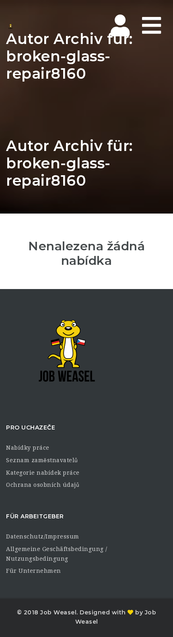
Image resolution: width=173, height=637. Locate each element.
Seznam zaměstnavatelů (42, 460)
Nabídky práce (27, 447)
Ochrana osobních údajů (42, 485)
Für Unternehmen (33, 571)
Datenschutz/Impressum (42, 536)
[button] (14, 622)
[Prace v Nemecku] (10, 26)
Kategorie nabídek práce (43, 472)
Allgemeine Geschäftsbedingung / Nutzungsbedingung (56, 554)
